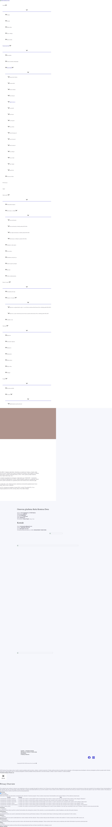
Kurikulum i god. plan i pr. (12, 257)
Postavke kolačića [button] (4, 772)
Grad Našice (23, 753)
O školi (4, 5)
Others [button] (1, 822)
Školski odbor (9, 27)
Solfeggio (8, 372)
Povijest (8, 14)
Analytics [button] (2, 815)
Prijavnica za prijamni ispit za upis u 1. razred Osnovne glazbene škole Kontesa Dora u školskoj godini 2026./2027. (30, 307)
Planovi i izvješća (6, 282)
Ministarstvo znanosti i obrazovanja (29, 752)
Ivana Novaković (12, 139)
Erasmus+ (9, 394)
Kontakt (8, 21)
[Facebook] (89, 758)
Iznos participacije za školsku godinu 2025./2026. (18, 226)
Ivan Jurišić (11, 108)
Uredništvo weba (10, 319)
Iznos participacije (12, 220)
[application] (6, 5)
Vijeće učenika (9, 39)
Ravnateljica (9, 55)
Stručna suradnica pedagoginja (12, 61)
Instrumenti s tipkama (11, 341)
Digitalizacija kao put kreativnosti (15, 403)
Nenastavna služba (10, 176)
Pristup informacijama (11, 204)
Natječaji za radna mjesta (11, 245)
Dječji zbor (9, 335)
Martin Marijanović (13, 133)
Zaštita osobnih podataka (11, 276)
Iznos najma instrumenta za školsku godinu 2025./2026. (19, 232)
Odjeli (4, 188)
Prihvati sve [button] (11, 772)
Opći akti (8, 269)
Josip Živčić (11, 170)
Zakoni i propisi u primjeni (12, 263)
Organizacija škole (6, 45)
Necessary (4, 793)
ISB (36, 763)
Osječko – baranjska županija (27, 750)
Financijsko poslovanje (11, 291)
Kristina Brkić (12, 83)
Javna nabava (9, 251)
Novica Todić (11, 157)
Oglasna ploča (5, 195)
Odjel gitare (9, 347)
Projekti (4, 378)
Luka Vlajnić (11, 164)
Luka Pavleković (12, 145)
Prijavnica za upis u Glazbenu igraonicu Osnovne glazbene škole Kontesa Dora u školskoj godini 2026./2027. (29, 313)
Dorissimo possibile (10, 388)
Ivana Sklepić (11, 151)
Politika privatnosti (25, 754)
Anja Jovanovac (12, 102)
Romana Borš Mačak (13, 77)
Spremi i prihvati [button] (3, 826)
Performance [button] (3, 811)
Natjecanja (5, 326)
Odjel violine (9, 366)
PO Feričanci (5, 182)
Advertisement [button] (3, 819)
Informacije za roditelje (11, 210)
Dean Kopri (11, 114)
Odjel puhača (9, 354)
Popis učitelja (9, 67)
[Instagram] (93, 758)
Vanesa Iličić (11, 126)
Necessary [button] (2, 792)
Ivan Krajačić (12, 120)
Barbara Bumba (12, 89)
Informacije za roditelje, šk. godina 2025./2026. (18, 238)
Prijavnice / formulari (11, 297)
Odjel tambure (9, 360)
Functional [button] (2, 807)
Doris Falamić (12, 95)
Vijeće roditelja (10, 33)
